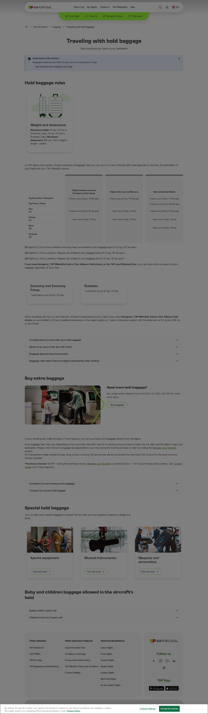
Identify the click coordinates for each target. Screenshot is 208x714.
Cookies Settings (148, 708)
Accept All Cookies (169, 708)
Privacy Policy (73, 711)
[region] (104, 709)
